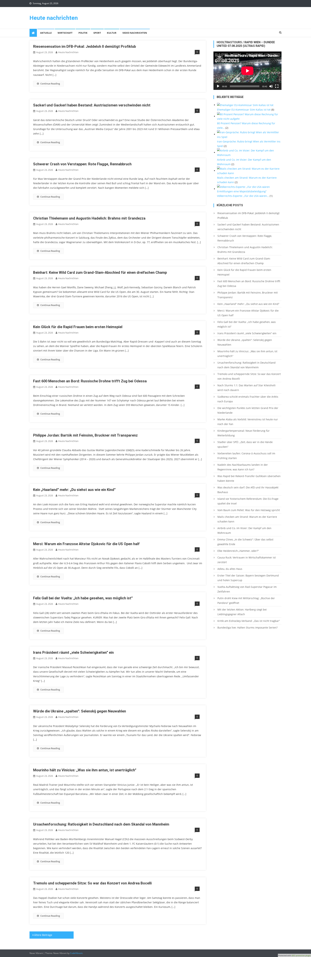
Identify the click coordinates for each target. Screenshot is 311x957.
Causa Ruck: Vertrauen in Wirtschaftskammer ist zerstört (246, 560)
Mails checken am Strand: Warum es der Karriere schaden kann (247, 519)
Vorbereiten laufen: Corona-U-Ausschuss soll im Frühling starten (246, 456)
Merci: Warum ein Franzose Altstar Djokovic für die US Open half (86, 544)
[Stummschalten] (271, 86)
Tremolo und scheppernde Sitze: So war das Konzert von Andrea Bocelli (92, 883)
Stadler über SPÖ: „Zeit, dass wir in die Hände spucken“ (245, 444)
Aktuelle (46, 32)
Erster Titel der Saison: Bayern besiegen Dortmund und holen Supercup (248, 578)
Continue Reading (50, 83)
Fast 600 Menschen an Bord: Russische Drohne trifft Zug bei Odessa (90, 381)
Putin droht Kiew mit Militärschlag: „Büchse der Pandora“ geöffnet (246, 600)
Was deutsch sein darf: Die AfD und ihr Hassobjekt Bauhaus (247, 490)
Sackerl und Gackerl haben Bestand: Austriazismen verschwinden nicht (91, 105)
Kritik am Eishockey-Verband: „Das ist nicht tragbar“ (248, 621)
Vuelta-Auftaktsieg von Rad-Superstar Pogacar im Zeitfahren (247, 589)
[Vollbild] (277, 86)
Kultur (111, 32)
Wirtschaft (65, 32)
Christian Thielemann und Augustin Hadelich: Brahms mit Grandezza (89, 218)
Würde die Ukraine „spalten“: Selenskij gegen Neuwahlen (79, 711)
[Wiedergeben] (218, 86)
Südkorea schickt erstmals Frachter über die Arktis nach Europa (247, 399)
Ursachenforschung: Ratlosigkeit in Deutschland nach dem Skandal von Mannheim (101, 824)
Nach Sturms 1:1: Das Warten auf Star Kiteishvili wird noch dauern (246, 388)
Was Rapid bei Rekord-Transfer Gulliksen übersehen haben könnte (249, 478)
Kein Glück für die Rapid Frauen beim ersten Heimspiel (77, 327)
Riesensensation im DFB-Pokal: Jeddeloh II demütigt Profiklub (84, 46)
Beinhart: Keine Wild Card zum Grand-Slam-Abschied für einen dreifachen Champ (100, 272)
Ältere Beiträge (43, 935)
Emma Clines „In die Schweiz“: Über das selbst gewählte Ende (245, 542)
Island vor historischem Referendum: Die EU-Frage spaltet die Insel (247, 501)
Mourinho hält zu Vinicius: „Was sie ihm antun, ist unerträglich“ (84, 770)
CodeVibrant (76, 953)
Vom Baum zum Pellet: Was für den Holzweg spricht (248, 510)
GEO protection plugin (301, 955)
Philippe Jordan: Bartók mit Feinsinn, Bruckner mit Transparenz (85, 435)
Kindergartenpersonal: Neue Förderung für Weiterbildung (243, 433)
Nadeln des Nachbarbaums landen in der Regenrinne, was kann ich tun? (242, 467)
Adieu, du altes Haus (229, 569)
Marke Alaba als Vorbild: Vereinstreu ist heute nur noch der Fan (247, 422)
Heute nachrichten (54, 17)
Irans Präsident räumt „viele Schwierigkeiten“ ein (73, 652)
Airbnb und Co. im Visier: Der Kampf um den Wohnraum (244, 530)
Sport (97, 32)
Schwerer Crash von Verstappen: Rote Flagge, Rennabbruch (82, 164)
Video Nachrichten (134, 32)
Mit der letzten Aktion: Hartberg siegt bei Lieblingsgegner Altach (242, 612)
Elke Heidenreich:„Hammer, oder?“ (238, 551)
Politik (82, 32)
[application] (247, 71)
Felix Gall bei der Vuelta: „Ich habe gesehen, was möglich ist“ (83, 598)
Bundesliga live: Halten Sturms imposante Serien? (247, 627)
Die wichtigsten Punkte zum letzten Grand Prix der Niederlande (247, 410)
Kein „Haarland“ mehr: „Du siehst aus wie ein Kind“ (74, 490)
